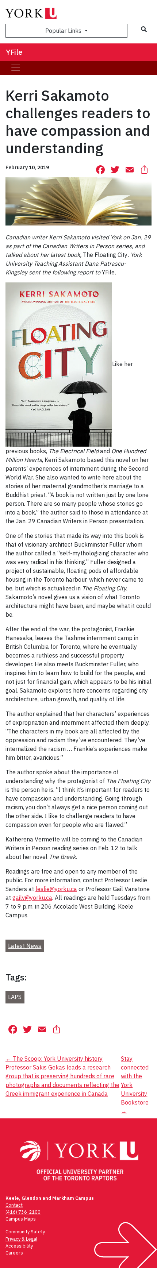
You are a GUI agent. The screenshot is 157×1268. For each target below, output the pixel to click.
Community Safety (25, 1232)
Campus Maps (20, 1219)
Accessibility (19, 1246)
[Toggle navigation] (16, 68)
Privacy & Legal (21, 1239)
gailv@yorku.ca (32, 897)
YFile (14, 52)
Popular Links (64, 30)
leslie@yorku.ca (56, 889)
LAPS (15, 997)
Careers (14, 1253)
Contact (14, 1205)
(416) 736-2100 (23, 1212)
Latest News (24, 945)
